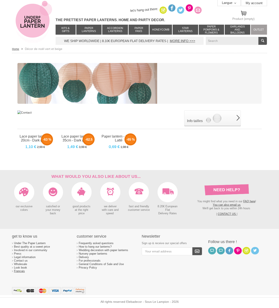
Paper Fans (138, 30)
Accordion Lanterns (115, 30)
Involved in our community (30, 250)
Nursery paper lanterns (93, 253)
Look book (20, 267)
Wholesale (20, 264)
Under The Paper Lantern (30, 243)
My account (254, 3)
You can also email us (227, 204)
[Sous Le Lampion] (34, 22)
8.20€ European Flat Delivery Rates (167, 210)
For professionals (89, 260)
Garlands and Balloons (237, 29)
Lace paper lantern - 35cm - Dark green (76, 138)
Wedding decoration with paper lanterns (103, 250)
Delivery (84, 257)
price (81, 213)
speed (110, 213)
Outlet (258, 29)
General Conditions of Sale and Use (102, 264)
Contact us (21, 260)
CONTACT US (227, 214)
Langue (227, 3)
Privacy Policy (88, 267)
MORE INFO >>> (182, 41)
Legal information (25, 257)
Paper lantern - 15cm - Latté (119, 138)
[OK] (197, 251)
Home (15, 49)
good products (81, 206)
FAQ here (249, 201)
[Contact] (24, 112)
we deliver (110, 206)
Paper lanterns (89, 30)
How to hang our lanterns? (95, 246)
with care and (110, 209)
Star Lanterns (185, 30)
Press (17, 253)
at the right (81, 209)
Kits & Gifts (65, 30)
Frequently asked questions (96, 243)
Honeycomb (160, 29)
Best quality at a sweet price (32, 246)
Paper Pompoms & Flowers (211, 29)
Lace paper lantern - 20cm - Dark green (35, 138)
